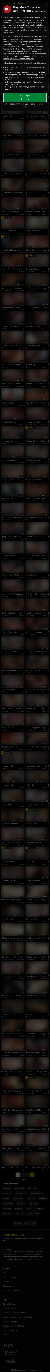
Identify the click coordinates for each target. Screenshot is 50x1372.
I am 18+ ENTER (25, 97)
